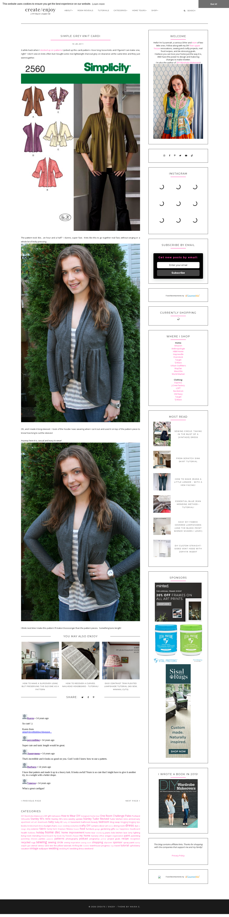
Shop (154, 10)
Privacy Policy (178, 855)
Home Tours (139, 10)
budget (47, 825)
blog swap (115, 822)
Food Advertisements (174, 296)
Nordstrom (178, 391)
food (82, 828)
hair (117, 829)
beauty (94, 822)
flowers (76, 829)
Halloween (56, 816)
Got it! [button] (213, 4)
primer (103, 839)
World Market (178, 374)
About (68, 10)
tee (51, 845)
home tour (90, 832)
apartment (25, 822)
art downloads (41, 822)
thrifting (75, 845)
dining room (119, 825)
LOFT (178, 388)
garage (97, 829)
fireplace (62, 829)
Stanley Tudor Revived (96, 818)
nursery (94, 835)
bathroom (86, 822)
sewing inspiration (72, 842)
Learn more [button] (98, 4)
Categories (120, 10)
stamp (137, 843)
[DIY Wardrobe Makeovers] (178, 827)
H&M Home (178, 351)
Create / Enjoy (106, 907)
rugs (33, 842)
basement (75, 822)
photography (72, 838)
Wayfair (178, 368)
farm (55, 829)
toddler (86, 846)
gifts (113, 828)
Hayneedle (178, 354)
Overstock (178, 357)
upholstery (135, 845)
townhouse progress (100, 845)
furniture (90, 828)
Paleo (128, 816)
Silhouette (25, 819)
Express (178, 382)
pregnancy (94, 838)
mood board (47, 836)
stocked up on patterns (51, 50)
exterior (35, 828)
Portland (136, 816)
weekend (88, 848)
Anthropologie (178, 348)
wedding (54, 848)
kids (113, 832)
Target (178, 359)
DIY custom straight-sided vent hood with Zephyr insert (188, 549)
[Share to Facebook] (88, 697)
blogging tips (134, 822)
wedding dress (77, 848)
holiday (40, 832)
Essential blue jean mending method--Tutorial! (188, 504)
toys (112, 846)
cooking (66, 826)
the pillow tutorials (63, 845)
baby (51, 822)
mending (36, 835)
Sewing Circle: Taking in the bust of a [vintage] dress (188, 434)
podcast (83, 838)
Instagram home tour (90, 816)
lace (125, 832)
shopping (97, 842)
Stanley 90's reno (40, 818)
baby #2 (59, 822)
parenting (135, 835)
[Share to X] (82, 697)
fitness (69, 828)
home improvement (72, 832)
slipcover (108, 842)
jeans (107, 832)
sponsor (117, 842)
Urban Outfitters (178, 365)
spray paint (128, 842)
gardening (105, 828)
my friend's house (70, 836)
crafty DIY (85, 825)
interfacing (100, 833)
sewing (41, 842)
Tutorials (103, 10)
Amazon (178, 345)
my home (84, 835)
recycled (25, 842)
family (49, 829)
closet (59, 826)
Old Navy (178, 394)
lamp (130, 832)
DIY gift (47, 816)
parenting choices (29, 838)
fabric (42, 828)
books (24, 825)
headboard (135, 829)
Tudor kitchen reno (119, 819)
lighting (136, 832)
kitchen (119, 832)
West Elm (178, 371)
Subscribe (178, 272)
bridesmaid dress (35, 826)
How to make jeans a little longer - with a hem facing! (188, 482)
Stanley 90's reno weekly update (67, 819)
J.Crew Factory (178, 385)
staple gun (26, 845)
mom (194, 42)
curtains (95, 825)
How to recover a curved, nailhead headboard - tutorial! (80, 684)
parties (42, 838)
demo (110, 826)
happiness (124, 829)
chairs (54, 825)
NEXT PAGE (132, 801)
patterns (59, 838)
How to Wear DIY (70, 816)
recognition (135, 838)
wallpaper (43, 848)
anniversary (134, 819)
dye (136, 825)
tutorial (125, 845)
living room (26, 835)
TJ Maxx (178, 362)
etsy (29, 829)
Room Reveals (85, 10)
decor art (103, 825)
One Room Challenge (112, 816)
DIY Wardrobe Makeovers (32, 816)
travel (117, 845)
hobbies (31, 832)
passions (50, 839)
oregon (108, 835)
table (47, 845)
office (101, 836)
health (24, 832)
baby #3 (66, 822)
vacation (25, 848)
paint (127, 835)
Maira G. (135, 907)
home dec (52, 832)
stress (41, 845)
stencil (34, 845)
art (32, 822)
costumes (74, 826)
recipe (125, 838)
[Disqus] (80, 752)
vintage (34, 848)
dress (129, 825)
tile (81, 845)
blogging (124, 822)
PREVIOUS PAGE (31, 801)
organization (117, 836)
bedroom (104, 822)
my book (58, 836)
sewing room (86, 843)
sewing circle (55, 842)
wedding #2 (64, 848)
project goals (113, 838)
